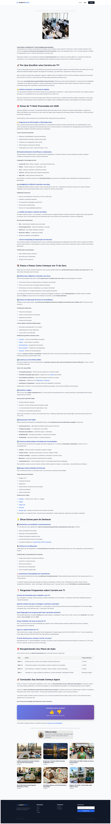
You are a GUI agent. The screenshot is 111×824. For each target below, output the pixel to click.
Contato (91, 2)
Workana (47, 380)
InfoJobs (21, 507)
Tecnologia (59, 808)
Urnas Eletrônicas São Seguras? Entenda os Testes (26, 786)
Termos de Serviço (80, 818)
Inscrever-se (86, 810)
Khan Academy (23, 348)
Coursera (21, 339)
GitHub (52, 374)
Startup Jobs (22, 510)
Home (80, 2)
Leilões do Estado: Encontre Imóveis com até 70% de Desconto (28, 761)
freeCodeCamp (23, 345)
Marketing (59, 807)
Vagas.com (22, 504)
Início (37, 10)
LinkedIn (21, 499)
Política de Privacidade (90, 818)
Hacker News (37, 542)
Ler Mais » (19, 764)
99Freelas (40, 380)
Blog (85, 2)
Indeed (21, 501)
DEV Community (46, 542)
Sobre (38, 808)
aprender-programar (43, 10)
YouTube (21, 350)
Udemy (21, 342)
